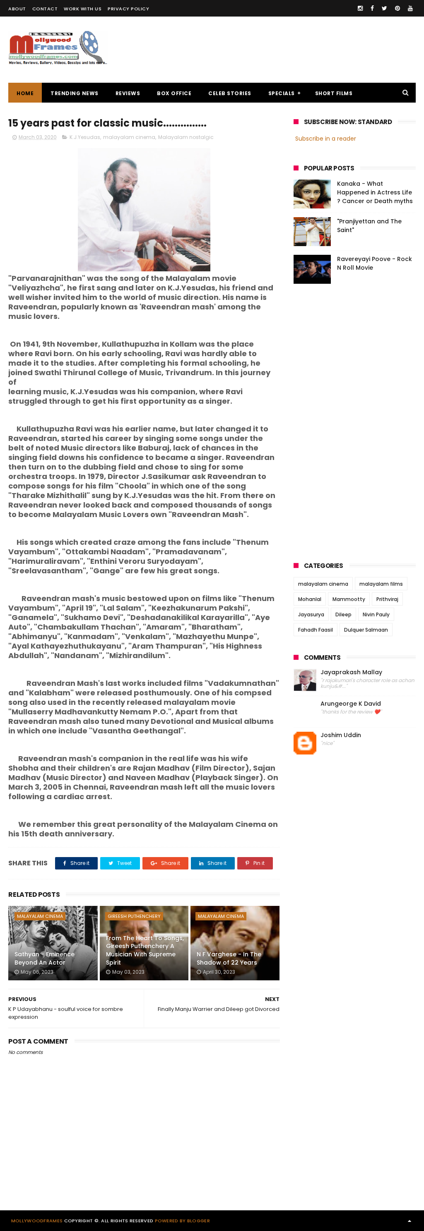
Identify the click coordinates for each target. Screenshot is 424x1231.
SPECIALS (281, 93)
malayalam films (381, 583)
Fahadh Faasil (315, 629)
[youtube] (410, 8)
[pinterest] (397, 8)
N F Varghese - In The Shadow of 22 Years (229, 958)
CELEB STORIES (229, 93)
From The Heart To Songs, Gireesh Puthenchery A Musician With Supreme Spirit (145, 950)
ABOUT (17, 8)
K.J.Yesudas (85, 137)
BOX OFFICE (174, 93)
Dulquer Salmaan (366, 629)
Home (25, 93)
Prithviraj (387, 599)
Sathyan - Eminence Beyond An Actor (44, 958)
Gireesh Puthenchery (134, 916)
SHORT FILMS (334, 93)
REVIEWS (128, 93)
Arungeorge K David (350, 703)
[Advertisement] (265, 49)
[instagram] (360, 8)
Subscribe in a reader (325, 138)
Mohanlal (309, 599)
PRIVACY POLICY (128, 8)
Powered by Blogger (182, 1220)
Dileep (343, 614)
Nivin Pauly (376, 614)
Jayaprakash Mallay (351, 672)
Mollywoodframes (37, 1220)
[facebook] (372, 8)
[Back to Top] (409, 1220)
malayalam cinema (129, 137)
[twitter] (384, 8)
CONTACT (45, 8)
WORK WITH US (82, 8)
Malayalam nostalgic (186, 137)
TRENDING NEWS (75, 93)
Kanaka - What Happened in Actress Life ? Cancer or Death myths (375, 192)
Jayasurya (311, 614)
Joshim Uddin (340, 735)
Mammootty (348, 599)
